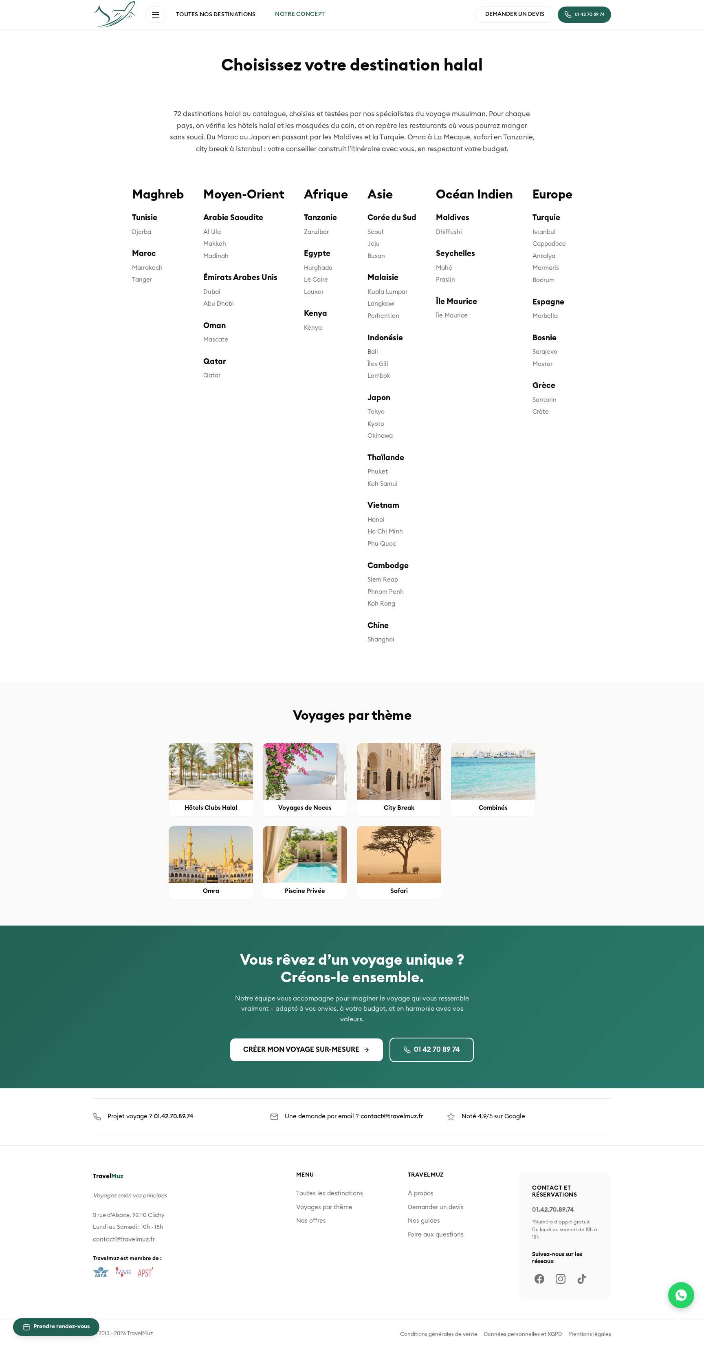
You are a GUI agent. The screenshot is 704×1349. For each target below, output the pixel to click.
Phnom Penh (385, 592)
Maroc (144, 254)
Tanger (142, 280)
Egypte (317, 254)
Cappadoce (549, 244)
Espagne (548, 302)
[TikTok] (581, 1279)
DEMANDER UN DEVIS (514, 14)
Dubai (211, 292)
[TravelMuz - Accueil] (114, 14)
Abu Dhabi (218, 304)
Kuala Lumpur (387, 292)
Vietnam (383, 505)
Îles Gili (377, 364)
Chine (378, 626)
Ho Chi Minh (385, 532)
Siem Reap (382, 580)
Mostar (542, 364)
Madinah (216, 256)
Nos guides (424, 1221)
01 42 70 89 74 (437, 1049)
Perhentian (383, 316)
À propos (420, 1193)
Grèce (543, 386)
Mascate (215, 340)
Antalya (543, 256)
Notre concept (300, 14)
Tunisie (144, 218)
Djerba (141, 232)
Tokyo (376, 412)
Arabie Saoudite (233, 218)
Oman (214, 326)
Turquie (546, 218)
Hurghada (318, 268)
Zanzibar (316, 232)
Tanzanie (320, 218)
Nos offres (311, 1221)
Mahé (444, 268)
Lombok (378, 376)
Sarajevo (544, 352)
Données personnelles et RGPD (523, 1334)
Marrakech (147, 268)
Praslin (445, 280)
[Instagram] (560, 1279)
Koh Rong (381, 604)
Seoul (375, 232)
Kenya (315, 313)
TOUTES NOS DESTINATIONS (215, 15)
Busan (376, 256)
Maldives (452, 218)
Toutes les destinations (329, 1193)
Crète (540, 412)
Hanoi (376, 520)
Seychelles (455, 254)
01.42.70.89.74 (173, 1116)
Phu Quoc (381, 544)
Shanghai (380, 640)
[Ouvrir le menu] (155, 15)
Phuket (377, 472)
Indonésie (385, 338)
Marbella (545, 316)
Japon (378, 398)
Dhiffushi (449, 232)
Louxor (313, 292)
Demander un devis (436, 1207)
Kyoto (375, 424)
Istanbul (544, 232)
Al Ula (212, 232)
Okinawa (380, 436)
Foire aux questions (436, 1235)
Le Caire (316, 280)
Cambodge (388, 566)
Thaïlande (385, 458)
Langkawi (381, 304)
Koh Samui (382, 484)
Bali (372, 352)
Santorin (544, 400)
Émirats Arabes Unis (240, 278)
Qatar (214, 362)
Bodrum (543, 280)
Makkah (214, 244)
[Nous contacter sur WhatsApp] (681, 1295)
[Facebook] (539, 1279)
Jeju (373, 244)
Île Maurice (456, 302)
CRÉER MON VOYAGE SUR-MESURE (301, 1049)
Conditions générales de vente (438, 1334)
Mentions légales (589, 1334)
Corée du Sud (391, 218)
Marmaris (545, 268)
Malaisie (382, 278)
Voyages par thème (324, 1207)
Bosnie (544, 338)
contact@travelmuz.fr (392, 1116)
